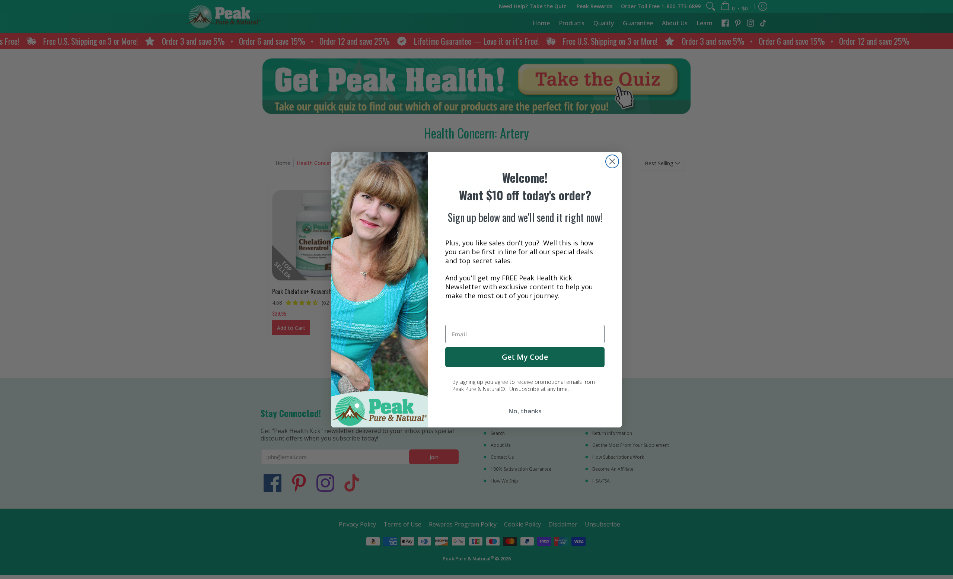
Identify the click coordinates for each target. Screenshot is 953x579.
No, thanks (525, 411)
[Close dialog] (612, 161)
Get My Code (525, 357)
